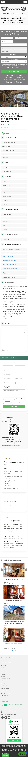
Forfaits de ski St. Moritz (9, 256)
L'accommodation (4, 672)
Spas (2, 682)
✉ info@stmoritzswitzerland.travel (8, 714)
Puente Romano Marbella (6, 693)
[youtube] (9, 717)
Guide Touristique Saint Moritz (11, 268)
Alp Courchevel (4, 691)
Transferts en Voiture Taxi (10, 260)
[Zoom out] (25, 332)
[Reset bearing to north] (25, 335)
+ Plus (5, 319)
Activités (3, 676)
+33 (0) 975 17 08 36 (13, 710)
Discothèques (4, 683)
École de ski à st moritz (9, 277)
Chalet (5, 124)
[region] (14, 340)
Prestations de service (5, 678)
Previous (2, 105)
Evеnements (3, 680)
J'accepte (5, 755)
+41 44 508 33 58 (12, 712)
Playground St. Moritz (9, 253)
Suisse (10, 124)
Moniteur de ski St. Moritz (10, 264)
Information (3, 665)
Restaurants (3, 674)
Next (26, 105)
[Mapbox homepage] (5, 350)
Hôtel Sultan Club (4, 695)
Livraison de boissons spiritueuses (12, 249)
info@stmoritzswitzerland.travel (12, 445)
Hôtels (2, 670)
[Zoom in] (25, 330)
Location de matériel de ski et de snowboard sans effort (14, 272)
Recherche (14, 71)
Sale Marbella (4, 690)
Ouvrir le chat (14, 740)
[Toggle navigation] (25, 2)
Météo (2, 667)
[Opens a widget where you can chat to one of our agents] (22, 754)
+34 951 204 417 (12, 708)
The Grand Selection (5, 688)
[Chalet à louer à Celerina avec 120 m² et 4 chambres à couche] (14, 97)
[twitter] (5, 717)
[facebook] (2, 717)
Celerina (15, 124)
